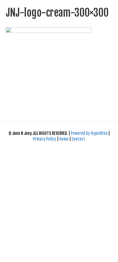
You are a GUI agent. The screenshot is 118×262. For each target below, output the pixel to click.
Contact (78, 139)
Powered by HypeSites (89, 133)
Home (63, 139)
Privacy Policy (45, 139)
